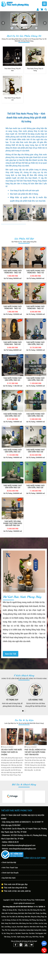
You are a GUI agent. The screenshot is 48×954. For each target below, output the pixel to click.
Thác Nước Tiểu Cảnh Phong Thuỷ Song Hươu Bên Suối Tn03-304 (12, 523)
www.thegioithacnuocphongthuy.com (22, 848)
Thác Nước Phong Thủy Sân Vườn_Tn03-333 (12, 451)
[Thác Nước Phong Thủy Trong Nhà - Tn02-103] (35, 257)
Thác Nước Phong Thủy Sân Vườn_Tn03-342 (35, 343)
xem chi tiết (10, 653)
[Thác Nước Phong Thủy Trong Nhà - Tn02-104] (12, 257)
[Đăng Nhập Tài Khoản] (38, 9)
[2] (24, 28)
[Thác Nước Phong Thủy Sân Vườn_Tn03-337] (12, 401)
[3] (26, 28)
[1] (22, 28)
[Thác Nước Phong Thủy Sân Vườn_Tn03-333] (12, 437)
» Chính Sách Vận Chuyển (10, 872)
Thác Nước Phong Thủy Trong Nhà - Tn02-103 (35, 272)
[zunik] (35, 797)
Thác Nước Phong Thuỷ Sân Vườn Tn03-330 (35, 451)
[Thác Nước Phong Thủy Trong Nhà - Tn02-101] (35, 293)
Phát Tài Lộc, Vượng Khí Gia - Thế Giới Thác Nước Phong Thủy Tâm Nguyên (12, 752)
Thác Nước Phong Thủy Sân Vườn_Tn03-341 (12, 379)
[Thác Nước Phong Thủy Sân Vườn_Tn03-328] (35, 472)
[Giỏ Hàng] (42, 9)
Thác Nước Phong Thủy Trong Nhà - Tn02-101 (35, 307)
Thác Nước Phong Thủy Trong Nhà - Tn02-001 (12, 343)
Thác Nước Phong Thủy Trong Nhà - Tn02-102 (12, 307)
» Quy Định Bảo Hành (8, 877)
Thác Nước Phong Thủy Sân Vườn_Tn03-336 (35, 415)
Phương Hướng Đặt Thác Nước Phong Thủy (34, 750)
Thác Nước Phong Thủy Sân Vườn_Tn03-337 (12, 415)
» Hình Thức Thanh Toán (9, 867)
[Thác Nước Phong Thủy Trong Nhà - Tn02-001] (12, 329)
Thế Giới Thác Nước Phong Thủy (24, 900)
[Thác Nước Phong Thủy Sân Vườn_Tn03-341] (12, 365)
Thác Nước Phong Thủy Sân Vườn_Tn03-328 (35, 486)
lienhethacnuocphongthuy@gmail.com (21, 845)
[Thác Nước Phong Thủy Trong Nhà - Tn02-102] (12, 293)
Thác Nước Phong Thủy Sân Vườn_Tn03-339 (35, 379)
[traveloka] (12, 796)
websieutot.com (29, 903)
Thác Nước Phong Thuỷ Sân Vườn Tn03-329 (12, 486)
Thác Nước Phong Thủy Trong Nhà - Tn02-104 (12, 272)
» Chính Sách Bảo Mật (8, 862)
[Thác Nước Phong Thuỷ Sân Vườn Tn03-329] (12, 472)
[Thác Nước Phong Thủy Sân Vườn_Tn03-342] (35, 329)
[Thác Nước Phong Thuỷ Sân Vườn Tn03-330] (35, 437)
